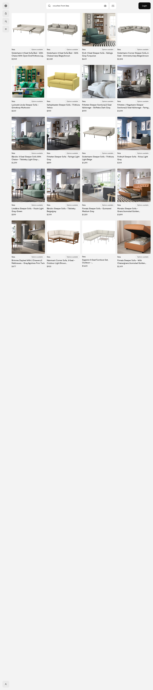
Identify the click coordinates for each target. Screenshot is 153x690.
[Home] (5, 5)
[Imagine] (5, 21)
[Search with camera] (105, 5)
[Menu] (5, 29)
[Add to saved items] (41, 17)
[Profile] (5, 684)
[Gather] (5, 13)
